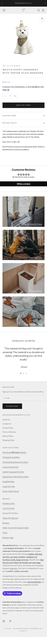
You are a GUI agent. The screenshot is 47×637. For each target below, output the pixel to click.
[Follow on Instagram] (4, 621)
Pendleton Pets (9, 503)
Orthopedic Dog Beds (11, 457)
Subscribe (12, 406)
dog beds (13, 568)
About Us (6, 420)
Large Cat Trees (9, 486)
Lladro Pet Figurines (10, 518)
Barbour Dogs (8, 537)
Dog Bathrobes (8, 481)
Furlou (5, 532)
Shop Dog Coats (35, 257)
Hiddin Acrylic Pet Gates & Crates (16, 528)
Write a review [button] (23, 184)
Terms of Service (9, 432)
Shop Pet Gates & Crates (32, 224)
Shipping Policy (8, 440)
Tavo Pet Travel (8, 508)
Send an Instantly (14, 452)
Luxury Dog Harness (11, 467)
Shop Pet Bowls (36, 291)
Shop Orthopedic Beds (33, 324)
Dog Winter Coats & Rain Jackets (16, 477)
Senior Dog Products (11, 491)
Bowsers (6, 523)
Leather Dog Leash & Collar (13, 472)
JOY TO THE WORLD (11, 66)
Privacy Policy (8, 428)
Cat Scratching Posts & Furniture (15, 462)
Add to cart (23, 105)
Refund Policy (8, 436)
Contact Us (7, 424)
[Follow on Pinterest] (10, 621)
